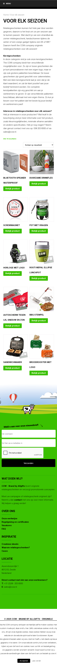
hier (27, 628)
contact (18, 500)
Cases (5, 551)
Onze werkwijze (9, 518)
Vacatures (7, 525)
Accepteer (24, 661)
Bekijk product (12, 188)
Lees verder (36, 661)
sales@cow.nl (10, 587)
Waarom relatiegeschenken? (16, 547)
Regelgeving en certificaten (15, 522)
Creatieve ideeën (10, 544)
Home (6, 15)
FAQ (4, 529)
